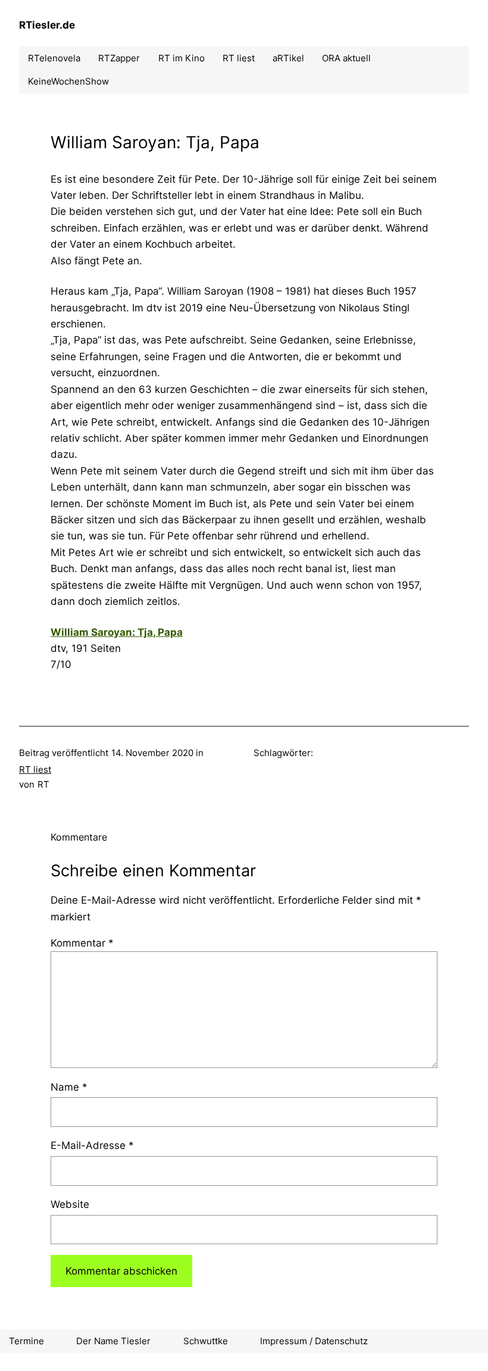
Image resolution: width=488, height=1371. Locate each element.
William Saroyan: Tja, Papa (117, 632)
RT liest (35, 769)
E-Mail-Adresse (92, 1145)
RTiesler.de (47, 24)
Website (70, 1204)
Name (69, 1086)
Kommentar (82, 942)
